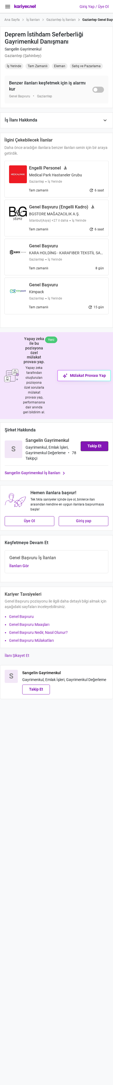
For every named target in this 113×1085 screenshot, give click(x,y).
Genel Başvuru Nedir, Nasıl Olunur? (38, 632)
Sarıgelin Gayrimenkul (23, 49)
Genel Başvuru (21, 616)
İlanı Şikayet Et (17, 655)
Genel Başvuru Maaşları (29, 624)
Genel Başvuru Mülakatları (31, 640)
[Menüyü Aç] (7, 6)
